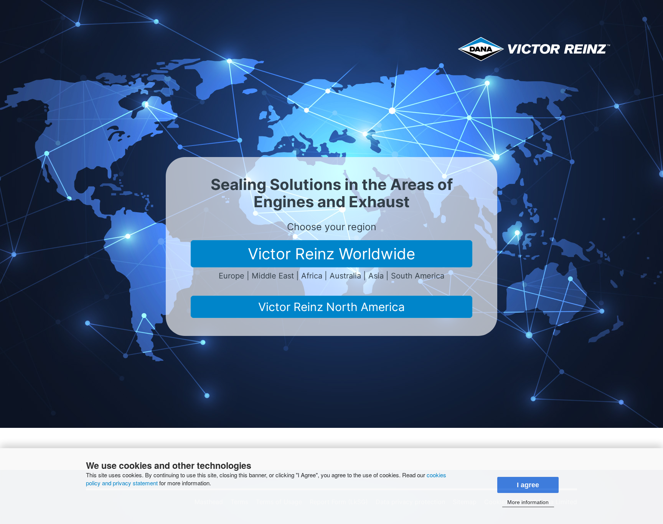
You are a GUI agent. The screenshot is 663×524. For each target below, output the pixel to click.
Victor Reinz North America (331, 307)
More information (528, 502)
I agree (528, 485)
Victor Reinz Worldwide (331, 253)
